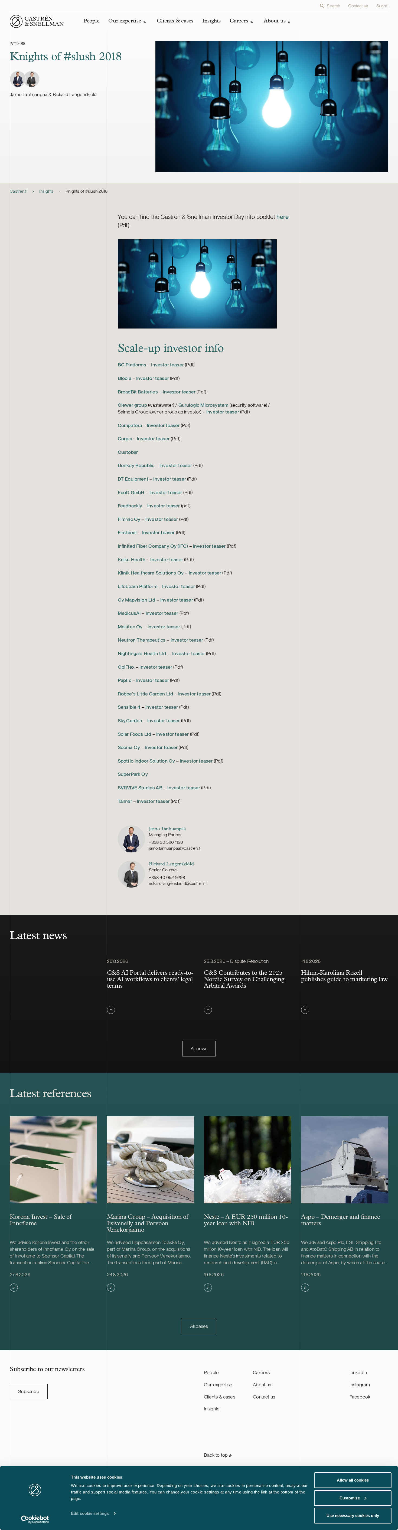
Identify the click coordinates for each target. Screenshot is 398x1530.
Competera (130, 425)
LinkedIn (358, 1372)
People (211, 1372)
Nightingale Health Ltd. (142, 653)
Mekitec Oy (130, 626)
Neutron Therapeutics (142, 640)
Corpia (125, 438)
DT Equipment (133, 479)
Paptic (124, 680)
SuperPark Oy (133, 774)
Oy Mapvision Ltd (136, 600)
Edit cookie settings (90, 1513)
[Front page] (37, 21)
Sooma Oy (129, 747)
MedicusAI (129, 613)
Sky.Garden (130, 720)
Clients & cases (219, 1397)
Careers (261, 1372)
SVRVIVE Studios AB (140, 787)
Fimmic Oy (129, 519)
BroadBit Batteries (138, 392)
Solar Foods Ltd (134, 734)
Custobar (128, 452)
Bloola (124, 378)
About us (262, 1384)
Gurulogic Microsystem (203, 405)
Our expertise (218, 1384)
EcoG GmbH (131, 492)
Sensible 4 (129, 707)
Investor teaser (167, 364)
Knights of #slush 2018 (87, 191)
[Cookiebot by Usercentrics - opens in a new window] (35, 1519)
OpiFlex (126, 667)
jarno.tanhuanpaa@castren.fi (175, 848)
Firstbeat (127, 532)
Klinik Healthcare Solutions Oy (151, 573)
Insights (46, 191)
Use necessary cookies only (353, 1515)
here (282, 216)
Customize (350, 1498)
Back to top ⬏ (218, 1455)
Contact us (358, 5)
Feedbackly (130, 505)
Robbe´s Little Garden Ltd (145, 694)
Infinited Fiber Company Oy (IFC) (153, 546)
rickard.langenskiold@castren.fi (178, 883)
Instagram (360, 1384)
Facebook (360, 1397)
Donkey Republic (136, 465)
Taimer (125, 801)
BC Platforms (132, 364)
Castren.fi (18, 191)
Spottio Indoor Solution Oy (146, 761)
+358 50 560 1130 (166, 842)
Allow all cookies (353, 1480)
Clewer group (132, 405)
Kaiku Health (131, 559)
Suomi (382, 5)
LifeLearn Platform (137, 586)
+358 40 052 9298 (167, 877)
